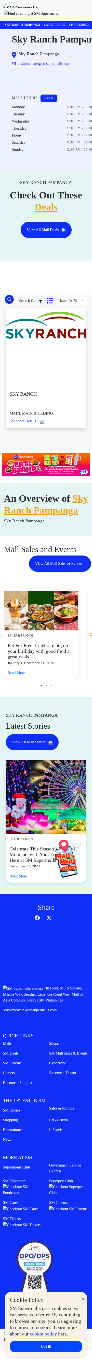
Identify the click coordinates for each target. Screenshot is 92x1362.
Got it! (46, 1346)
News (7, 1140)
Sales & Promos (61, 1108)
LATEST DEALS (54, 25)
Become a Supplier (17, 1083)
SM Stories (11, 1110)
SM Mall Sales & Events (68, 1053)
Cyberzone (57, 1063)
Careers (9, 1073)
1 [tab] (41, 685)
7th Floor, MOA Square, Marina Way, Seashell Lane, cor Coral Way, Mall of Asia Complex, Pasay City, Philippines (43, 994)
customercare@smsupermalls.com (30, 1010)
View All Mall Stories (29, 742)
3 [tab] (51, 685)
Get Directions (31, 79)
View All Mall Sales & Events (59, 563)
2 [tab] (46, 685)
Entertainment (14, 1130)
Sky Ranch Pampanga (22, 25)
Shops (54, 1043)
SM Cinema (12, 1063)
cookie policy (43, 1333)
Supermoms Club (16, 1167)
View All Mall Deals (43, 230)
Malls (7, 1043)
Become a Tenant (62, 1073)
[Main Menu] (63, 14)
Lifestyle (56, 1130)
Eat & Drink (58, 1120)
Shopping (10, 1120)
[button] (31, 14)
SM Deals (10, 1053)
